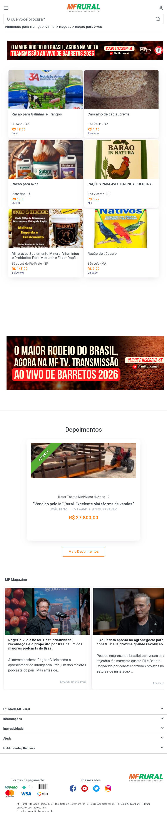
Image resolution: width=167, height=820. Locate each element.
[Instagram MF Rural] (108, 788)
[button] (158, 19)
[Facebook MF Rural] (73, 788)
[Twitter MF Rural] (96, 788)
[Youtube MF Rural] (84, 788)
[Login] (161, 8)
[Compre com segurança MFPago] (11, 787)
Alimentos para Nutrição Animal (30, 27)
